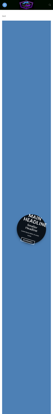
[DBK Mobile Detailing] (26, 5)
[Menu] (4, 5)
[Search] (50, 5)
